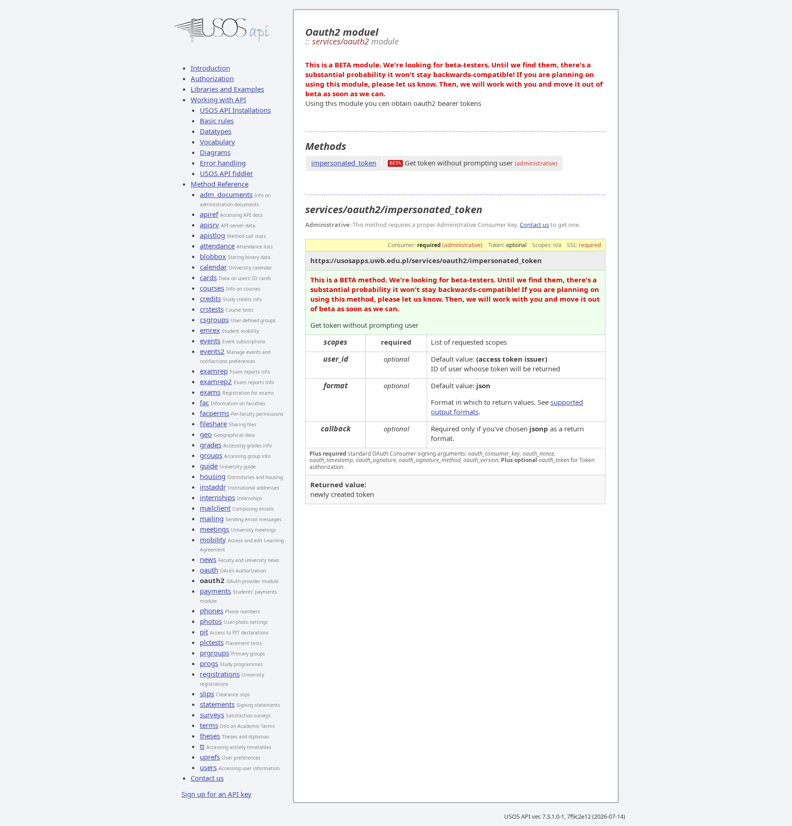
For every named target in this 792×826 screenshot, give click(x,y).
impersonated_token (343, 162)
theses (210, 735)
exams (210, 391)
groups (211, 455)
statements (217, 704)
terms (209, 725)
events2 (212, 351)
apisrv (209, 224)
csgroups (214, 319)
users (208, 767)
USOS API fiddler (226, 173)
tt (202, 746)
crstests (212, 309)
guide (209, 465)
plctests (212, 642)
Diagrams (215, 152)
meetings (214, 529)
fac (204, 402)
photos (211, 621)
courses (212, 287)
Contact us (207, 777)
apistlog (212, 235)
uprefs (210, 756)
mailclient (215, 507)
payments (215, 590)
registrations (220, 673)
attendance (217, 245)
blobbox (213, 256)
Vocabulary (217, 141)
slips (207, 693)
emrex (210, 330)
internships (217, 497)
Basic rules (217, 120)
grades (210, 444)
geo (206, 434)
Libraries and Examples (227, 89)
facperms (214, 413)
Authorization (212, 78)
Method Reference (219, 183)
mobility (213, 539)
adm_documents (226, 194)
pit (204, 631)
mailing (212, 518)
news (208, 559)
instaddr (213, 486)
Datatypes (215, 131)
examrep (214, 370)
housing (213, 476)
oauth (209, 569)
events (210, 340)
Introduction (210, 67)
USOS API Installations (235, 110)
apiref (209, 214)
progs (209, 663)
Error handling (223, 162)
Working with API (218, 99)
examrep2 (216, 381)
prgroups (214, 652)
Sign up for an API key (217, 793)
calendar (213, 266)
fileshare (213, 423)
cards (208, 277)
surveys (212, 714)
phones (211, 610)
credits (210, 298)
